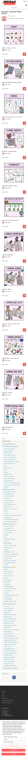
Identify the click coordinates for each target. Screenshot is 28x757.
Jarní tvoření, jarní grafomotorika (10, 556)
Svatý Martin (6, 487)
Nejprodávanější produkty (9, 444)
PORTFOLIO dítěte (7, 452)
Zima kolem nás (7, 498)
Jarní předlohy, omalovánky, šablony (11, 554)
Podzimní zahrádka (7, 467)
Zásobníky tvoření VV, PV (9, 659)
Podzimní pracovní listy (8, 480)
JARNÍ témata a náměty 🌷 (9, 524)
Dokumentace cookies (8, 741)
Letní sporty (6, 592)
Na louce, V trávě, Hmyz (8, 575)
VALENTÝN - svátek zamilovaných (10, 508)
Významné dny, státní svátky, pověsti (11, 629)
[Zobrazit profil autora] (3, 51)
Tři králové (6, 513)
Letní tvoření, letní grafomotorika (10, 588)
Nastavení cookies (13, 746)
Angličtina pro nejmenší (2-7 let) (10, 665)
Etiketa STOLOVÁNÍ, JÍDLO (9, 661)
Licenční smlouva (5, 698)
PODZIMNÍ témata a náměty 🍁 (10, 446)
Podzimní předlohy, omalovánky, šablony (11, 484)
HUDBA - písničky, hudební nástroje (11, 642)
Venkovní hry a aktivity (8, 633)
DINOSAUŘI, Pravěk (8, 597)
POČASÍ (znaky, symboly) (9, 551)
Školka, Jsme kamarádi (8, 450)
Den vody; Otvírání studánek (9, 562)
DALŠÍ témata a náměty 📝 (9, 603)
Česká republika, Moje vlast (9, 648)
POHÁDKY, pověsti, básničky (9, 644)
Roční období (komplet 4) (9, 586)
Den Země (6, 564)
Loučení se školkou (7, 599)
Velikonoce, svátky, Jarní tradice (10, 545)
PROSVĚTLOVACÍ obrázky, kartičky (11, 638)
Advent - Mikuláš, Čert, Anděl (9, 504)
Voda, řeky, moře (7, 584)
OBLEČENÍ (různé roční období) (10, 614)
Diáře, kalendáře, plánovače (9, 478)
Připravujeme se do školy (9, 623)
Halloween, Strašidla (8, 474)
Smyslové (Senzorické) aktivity (10, 635)
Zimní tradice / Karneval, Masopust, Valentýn (12, 515)
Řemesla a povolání (8, 543)
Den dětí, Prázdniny (8, 580)
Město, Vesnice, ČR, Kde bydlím (10, 560)
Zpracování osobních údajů (7, 702)
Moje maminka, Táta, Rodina (9, 539)
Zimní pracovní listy (8, 517)
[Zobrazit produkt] (14, 46)
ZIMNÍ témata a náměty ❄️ (9, 489)
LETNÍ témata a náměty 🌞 (9, 567)
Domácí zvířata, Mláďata (8, 526)
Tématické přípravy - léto (8, 571)
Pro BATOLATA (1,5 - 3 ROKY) (10, 668)
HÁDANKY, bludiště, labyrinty (9, 657)
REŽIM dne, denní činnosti (9, 476)
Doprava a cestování (8, 573)
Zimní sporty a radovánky (9, 500)
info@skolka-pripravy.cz (8, 715)
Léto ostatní (6, 577)
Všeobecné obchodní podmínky (7, 700)
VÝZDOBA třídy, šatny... (8, 655)
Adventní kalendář (7, 506)
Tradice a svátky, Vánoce (9, 496)
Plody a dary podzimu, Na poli (9, 455)
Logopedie (6, 569)
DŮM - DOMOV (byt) (8, 631)
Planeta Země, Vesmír (8, 616)
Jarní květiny (6, 541)
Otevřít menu (14, 7)
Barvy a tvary (6, 606)
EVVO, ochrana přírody (8, 610)
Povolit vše (13, 754)
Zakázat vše (13, 750)
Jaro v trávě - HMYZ (8, 532)
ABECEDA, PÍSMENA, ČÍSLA (10, 640)
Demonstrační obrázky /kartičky (10, 653)
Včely (5, 537)
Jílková (9, 50)
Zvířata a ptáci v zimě (8, 502)
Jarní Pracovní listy (7, 558)
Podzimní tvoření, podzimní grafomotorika (12, 482)
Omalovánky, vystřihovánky (9, 621)
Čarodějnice (6, 549)
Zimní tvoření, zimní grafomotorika (10, 521)
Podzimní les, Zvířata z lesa (9, 463)
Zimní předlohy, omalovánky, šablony (11, 519)
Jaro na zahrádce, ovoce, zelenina (10, 530)
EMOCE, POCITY (7, 627)
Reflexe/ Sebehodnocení (8, 608)
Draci (5, 465)
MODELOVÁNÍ (7, 612)
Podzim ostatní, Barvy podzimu (10, 459)
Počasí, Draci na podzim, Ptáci (10, 457)
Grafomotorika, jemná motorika (10, 625)
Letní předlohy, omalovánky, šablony (11, 595)
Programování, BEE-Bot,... (9, 663)
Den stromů (6, 472)
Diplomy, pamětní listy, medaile (10, 618)
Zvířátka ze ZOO (7, 582)
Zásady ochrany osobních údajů (10, 736)
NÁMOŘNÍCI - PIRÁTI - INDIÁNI (10, 601)
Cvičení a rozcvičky (8, 646)
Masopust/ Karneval (8, 547)
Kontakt (3, 695)
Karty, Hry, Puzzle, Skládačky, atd (10, 650)
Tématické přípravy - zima (9, 493)
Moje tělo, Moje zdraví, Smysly (10, 491)
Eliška (6, 50)
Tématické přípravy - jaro (8, 528)
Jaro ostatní (6, 534)
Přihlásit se (25, 1)
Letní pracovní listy (7, 590)
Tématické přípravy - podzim (9, 448)
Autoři (3, 693)
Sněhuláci (6, 510)
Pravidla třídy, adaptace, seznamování (11, 461)
